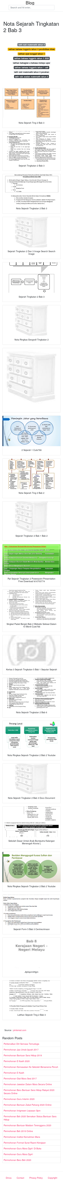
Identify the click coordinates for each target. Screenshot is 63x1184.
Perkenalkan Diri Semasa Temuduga (21, 1043)
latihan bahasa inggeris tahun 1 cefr (31, 67)
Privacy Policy (36, 1177)
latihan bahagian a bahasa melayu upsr (31, 62)
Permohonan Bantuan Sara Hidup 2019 (23, 1055)
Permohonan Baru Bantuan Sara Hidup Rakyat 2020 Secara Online (29, 1092)
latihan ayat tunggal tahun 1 (31, 53)
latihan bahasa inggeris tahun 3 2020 (31, 58)
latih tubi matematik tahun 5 (31, 44)
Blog (30, 2)
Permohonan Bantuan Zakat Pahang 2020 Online (28, 1104)
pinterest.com (19, 1030)
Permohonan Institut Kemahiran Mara (22, 1136)
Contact (20, 1177)
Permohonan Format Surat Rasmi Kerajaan (25, 1142)
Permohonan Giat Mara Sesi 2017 (20, 1078)
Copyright (52, 1177)
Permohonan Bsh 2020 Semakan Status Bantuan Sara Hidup (30, 1118)
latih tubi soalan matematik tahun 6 (31, 76)
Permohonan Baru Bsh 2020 (17, 1159)
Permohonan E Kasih (14, 1072)
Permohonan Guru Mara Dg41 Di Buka (22, 1148)
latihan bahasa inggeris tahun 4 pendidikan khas (32, 49)
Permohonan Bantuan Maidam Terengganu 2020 (27, 1125)
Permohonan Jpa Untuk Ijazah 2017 (21, 1049)
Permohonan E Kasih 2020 (17, 1061)
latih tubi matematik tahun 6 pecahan (31, 72)
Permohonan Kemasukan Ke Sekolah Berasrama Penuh (31, 1066)
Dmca (8, 1177)
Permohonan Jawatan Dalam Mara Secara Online (28, 1084)
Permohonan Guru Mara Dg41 (18, 1154)
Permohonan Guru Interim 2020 (19, 1099)
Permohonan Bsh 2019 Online (18, 1131)
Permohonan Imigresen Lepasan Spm (22, 1110)
